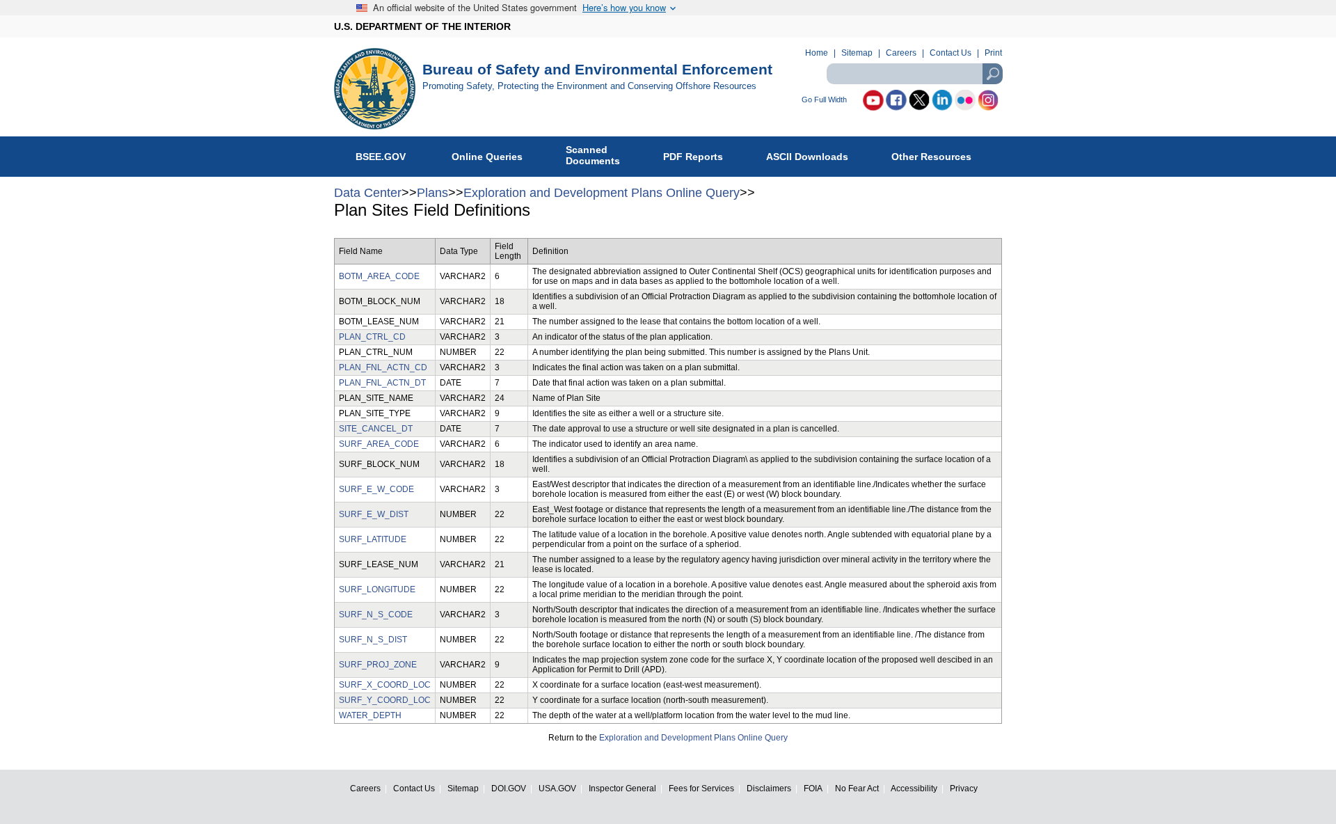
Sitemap (857, 53)
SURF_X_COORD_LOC (385, 685)
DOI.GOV (508, 788)
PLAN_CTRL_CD (372, 337)
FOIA (813, 788)
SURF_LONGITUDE (377, 589)
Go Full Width (824, 100)
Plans (432, 193)
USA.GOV (557, 788)
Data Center (367, 193)
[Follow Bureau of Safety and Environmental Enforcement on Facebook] (896, 100)
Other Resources (931, 156)
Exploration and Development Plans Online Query (601, 193)
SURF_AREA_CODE (379, 444)
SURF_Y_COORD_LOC (385, 700)
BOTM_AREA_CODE (379, 276)
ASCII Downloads (807, 156)
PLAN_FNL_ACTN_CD (383, 367)
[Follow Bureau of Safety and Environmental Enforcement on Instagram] (988, 100)
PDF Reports (693, 156)
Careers (901, 53)
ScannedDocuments (593, 155)
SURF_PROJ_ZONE (378, 665)
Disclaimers (769, 788)
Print (993, 53)
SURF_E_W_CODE (376, 489)
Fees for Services (701, 788)
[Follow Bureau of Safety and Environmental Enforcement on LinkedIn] (942, 100)
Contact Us (950, 53)
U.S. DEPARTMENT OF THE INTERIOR (422, 26)
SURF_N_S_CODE (376, 614)
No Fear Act (857, 788)
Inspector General (622, 788)
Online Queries (487, 156)
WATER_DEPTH (370, 715)
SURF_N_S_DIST (373, 639)
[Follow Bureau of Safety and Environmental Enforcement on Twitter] (919, 100)
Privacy (964, 788)
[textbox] (914, 73)
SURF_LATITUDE (372, 539)
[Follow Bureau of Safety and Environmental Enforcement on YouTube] (873, 100)
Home (816, 53)
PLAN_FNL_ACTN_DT (382, 383)
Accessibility (914, 788)
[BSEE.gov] (378, 88)
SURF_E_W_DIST (373, 514)
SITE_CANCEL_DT (376, 429)
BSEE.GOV (382, 156)
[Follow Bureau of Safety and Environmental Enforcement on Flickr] (965, 100)
